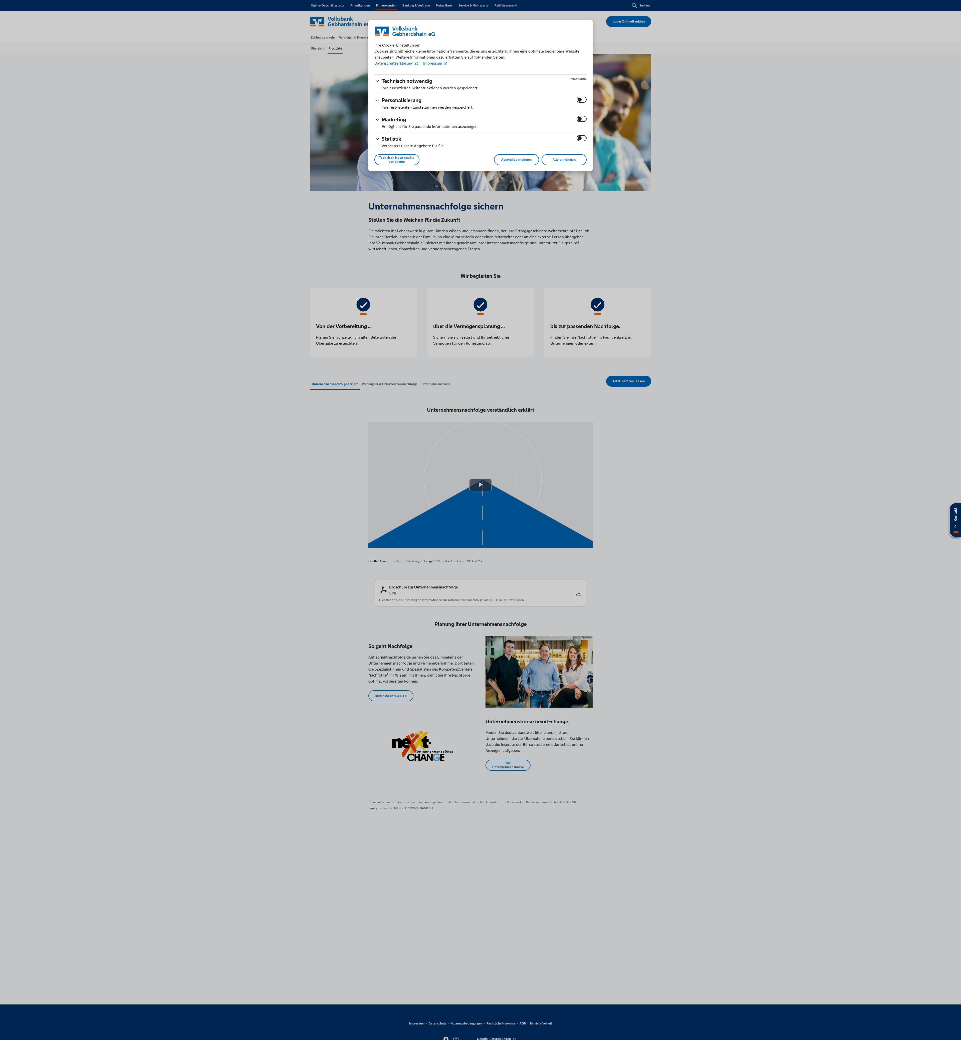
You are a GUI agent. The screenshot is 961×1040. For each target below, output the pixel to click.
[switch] (582, 100)
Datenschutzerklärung (394, 63)
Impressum (432, 63)
